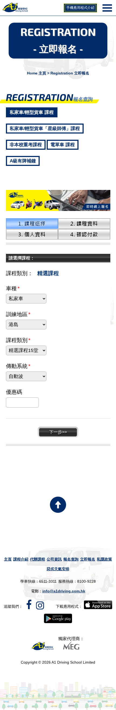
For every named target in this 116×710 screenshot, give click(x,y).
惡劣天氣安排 (58, 569)
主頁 (8, 559)
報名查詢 (71, 559)
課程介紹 (20, 559)
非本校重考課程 (26, 144)
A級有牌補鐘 (23, 160)
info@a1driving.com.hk (63, 591)
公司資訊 (54, 559)
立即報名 (87, 559)
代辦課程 (37, 559)
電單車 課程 (62, 144)
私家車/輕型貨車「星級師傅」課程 (45, 128)
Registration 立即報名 (69, 73)
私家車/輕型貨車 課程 (32, 112)
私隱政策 (104, 559)
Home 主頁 (36, 73)
